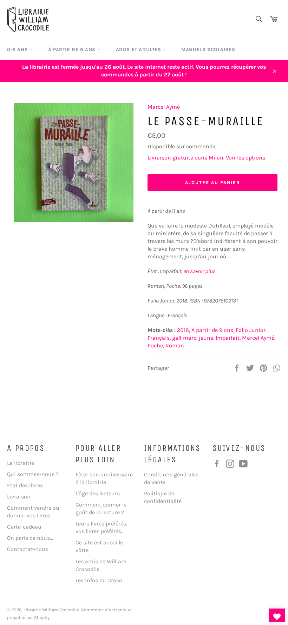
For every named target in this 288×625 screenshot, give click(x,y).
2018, (183, 330)
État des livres (25, 485)
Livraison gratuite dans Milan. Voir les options (206, 157)
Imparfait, (228, 337)
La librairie (20, 463)
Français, (159, 337)
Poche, (156, 345)
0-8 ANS (18, 50)
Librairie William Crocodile (51, 609)
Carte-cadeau (24, 526)
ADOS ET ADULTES (139, 50)
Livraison (19, 496)
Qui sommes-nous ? (33, 474)
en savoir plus (199, 271)
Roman (174, 345)
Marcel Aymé (164, 106)
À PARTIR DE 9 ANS (72, 50)
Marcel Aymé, (258, 337)
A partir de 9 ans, (212, 330)
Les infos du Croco (99, 580)
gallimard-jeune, (193, 337)
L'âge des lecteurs (98, 493)
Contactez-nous (27, 549)
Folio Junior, (251, 330)
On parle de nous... (30, 538)
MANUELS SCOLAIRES (208, 50)
